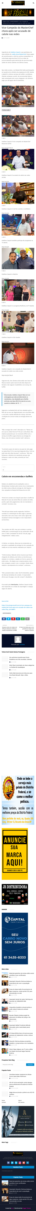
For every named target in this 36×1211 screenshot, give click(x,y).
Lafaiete (22, 644)
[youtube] (23, 1162)
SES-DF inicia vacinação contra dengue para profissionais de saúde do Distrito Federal (20, 1084)
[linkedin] (27, 1162)
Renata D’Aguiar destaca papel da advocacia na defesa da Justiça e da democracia (19, 1017)
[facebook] (8, 1162)
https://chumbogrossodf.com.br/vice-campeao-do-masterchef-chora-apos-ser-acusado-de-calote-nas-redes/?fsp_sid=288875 (17, 607)
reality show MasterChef (19, 54)
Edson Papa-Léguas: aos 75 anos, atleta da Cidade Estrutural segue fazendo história (21, 1051)
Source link (5, 601)
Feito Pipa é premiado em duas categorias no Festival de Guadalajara (21, 666)
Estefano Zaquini (16, 52)
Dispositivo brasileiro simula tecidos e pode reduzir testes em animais (20, 1008)
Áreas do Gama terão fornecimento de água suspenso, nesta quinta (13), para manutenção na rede (20, 991)
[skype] (16, 1162)
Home (3, 1100)
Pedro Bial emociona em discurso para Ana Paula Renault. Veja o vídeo (20, 674)
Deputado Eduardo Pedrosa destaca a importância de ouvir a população (20, 982)
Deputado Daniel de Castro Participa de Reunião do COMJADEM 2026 (21, 1000)
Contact (4, 1102)
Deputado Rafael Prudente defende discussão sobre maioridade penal (19, 1026)
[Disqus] (18, 704)
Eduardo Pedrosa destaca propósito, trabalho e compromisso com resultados (21, 1042)
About (20, 1100)
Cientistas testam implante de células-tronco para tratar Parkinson (20, 1075)
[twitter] (12, 1162)
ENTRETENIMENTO (14, 21)
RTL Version (21, 1102)
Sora (12, 1208)
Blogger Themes (26, 1208)
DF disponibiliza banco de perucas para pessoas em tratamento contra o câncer (21, 1034)
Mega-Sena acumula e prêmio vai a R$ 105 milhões (21, 1093)
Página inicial (6, 21)
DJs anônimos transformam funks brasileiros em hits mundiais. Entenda (20, 658)
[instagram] (20, 1162)
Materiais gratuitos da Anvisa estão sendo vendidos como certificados (21, 974)
